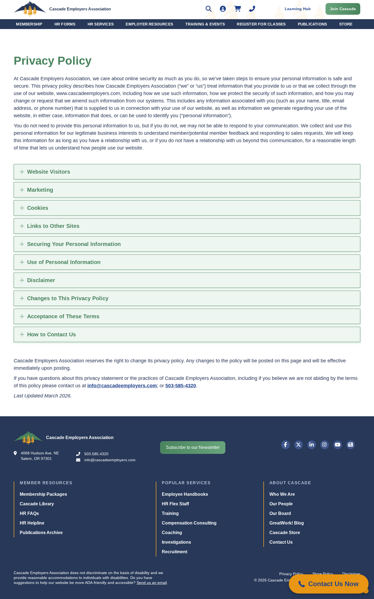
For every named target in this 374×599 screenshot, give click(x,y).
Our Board (280, 513)
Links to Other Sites (53, 226)
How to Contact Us (51, 334)
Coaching (172, 532)
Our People (281, 503)
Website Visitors (48, 172)
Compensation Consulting (189, 523)
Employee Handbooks (185, 494)
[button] (329, 584)
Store (346, 24)
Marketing (40, 190)
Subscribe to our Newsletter (193, 447)
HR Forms (65, 24)
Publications (312, 24)
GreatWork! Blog (286, 523)
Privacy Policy (291, 574)
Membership (29, 24)
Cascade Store (284, 532)
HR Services (101, 24)
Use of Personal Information (63, 262)
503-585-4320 (180, 385)
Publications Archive (41, 532)
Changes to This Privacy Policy (67, 298)
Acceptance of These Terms (63, 316)
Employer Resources (149, 24)
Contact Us (281, 542)
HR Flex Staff (175, 503)
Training (170, 513)
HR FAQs (29, 513)
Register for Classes (261, 24)
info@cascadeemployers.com (122, 385)
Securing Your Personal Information (74, 244)
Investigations (176, 542)
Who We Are (282, 494)
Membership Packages (43, 494)
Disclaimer (41, 280)
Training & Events (205, 24)
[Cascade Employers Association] (30, 8)
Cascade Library (37, 503)
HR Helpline (32, 523)
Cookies (37, 208)
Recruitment (174, 551)
